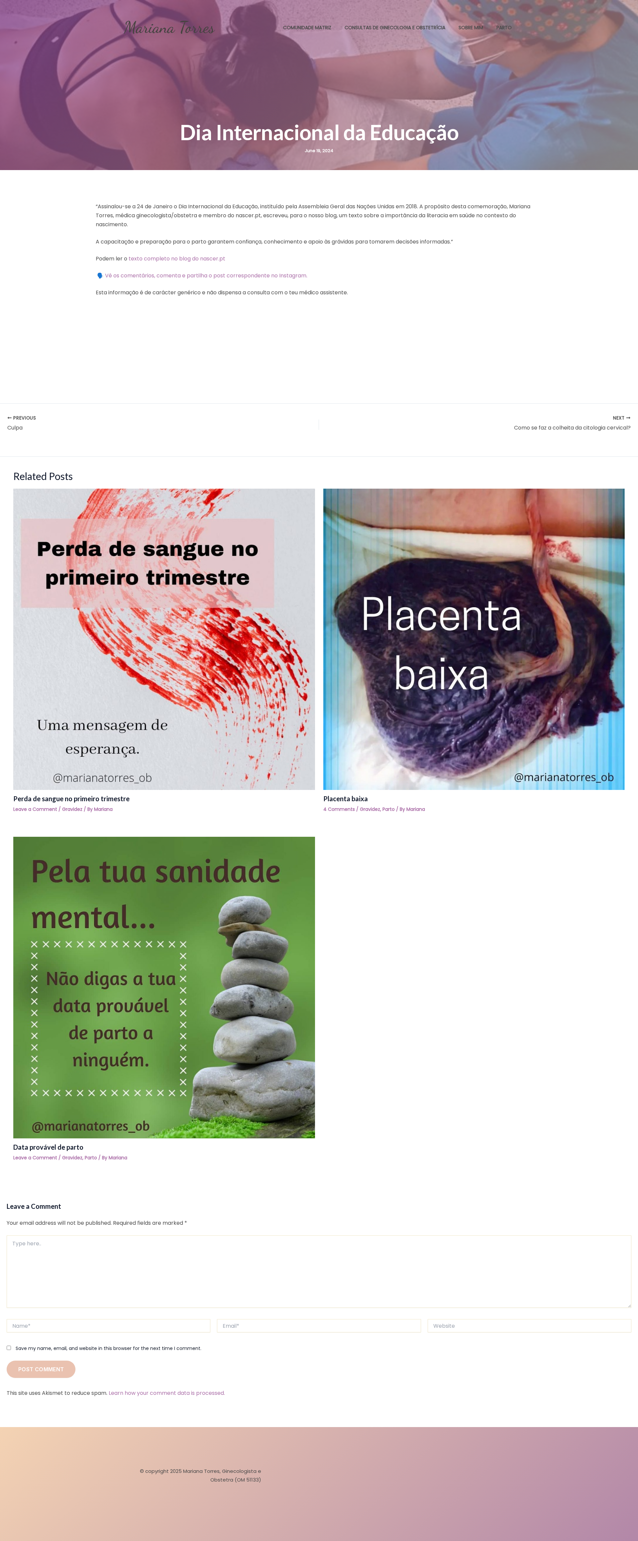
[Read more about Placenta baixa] (474, 639)
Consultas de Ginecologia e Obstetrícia (395, 28)
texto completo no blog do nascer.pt (177, 258)
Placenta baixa (345, 799)
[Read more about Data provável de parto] (164, 987)
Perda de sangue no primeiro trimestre (71, 799)
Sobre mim (471, 28)
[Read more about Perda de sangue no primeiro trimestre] (164, 639)
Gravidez (72, 809)
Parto (504, 28)
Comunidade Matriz (307, 28)
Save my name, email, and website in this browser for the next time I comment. (108, 1348)
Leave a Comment (35, 809)
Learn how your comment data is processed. (167, 1393)
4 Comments (339, 809)
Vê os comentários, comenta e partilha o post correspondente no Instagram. (206, 275)
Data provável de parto (48, 1147)
